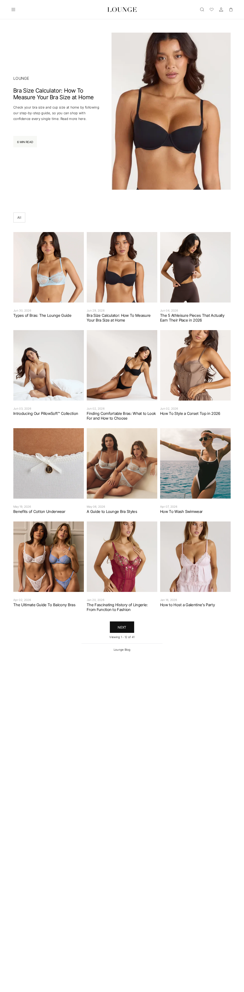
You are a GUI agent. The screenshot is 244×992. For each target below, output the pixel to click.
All (19, 217)
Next (122, 627)
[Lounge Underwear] (122, 9)
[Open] (13, 9)
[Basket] (230, 9)
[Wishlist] (211, 9)
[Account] (221, 9)
